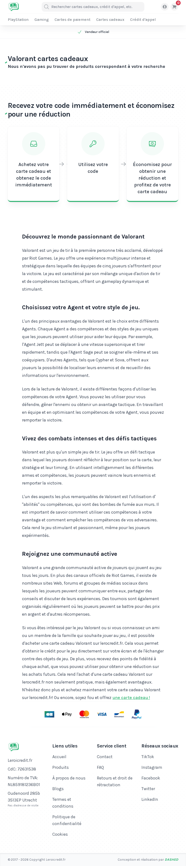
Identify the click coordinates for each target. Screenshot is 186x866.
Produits (60, 767)
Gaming (41, 19)
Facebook (150, 778)
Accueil (59, 756)
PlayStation (18, 19)
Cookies (60, 834)
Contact (105, 756)
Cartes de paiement (72, 19)
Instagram (151, 767)
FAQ (100, 767)
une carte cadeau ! (131, 697)
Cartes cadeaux (110, 19)
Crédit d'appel (143, 19)
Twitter (148, 788)
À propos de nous (68, 778)
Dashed (171, 860)
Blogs (58, 788)
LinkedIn (149, 799)
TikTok (147, 756)
